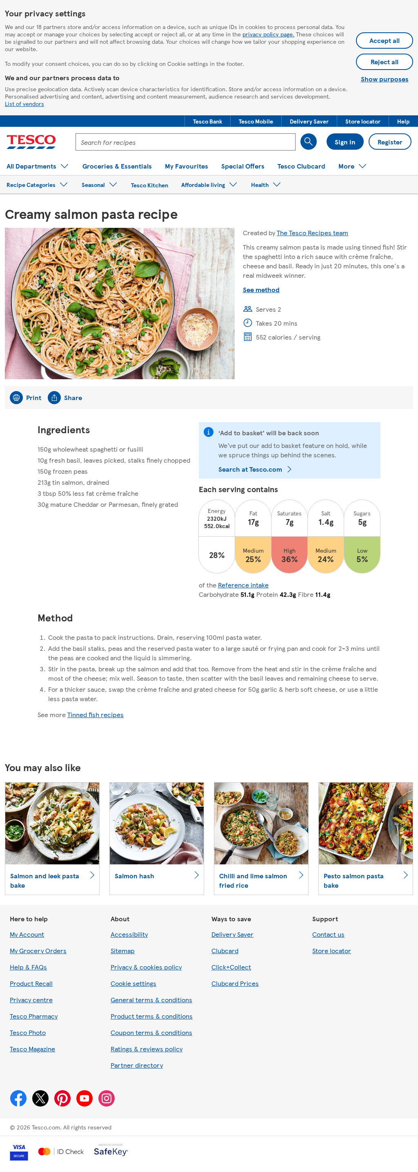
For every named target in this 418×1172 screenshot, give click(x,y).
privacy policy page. (268, 34)
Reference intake (243, 584)
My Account (27, 934)
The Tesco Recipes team (312, 232)
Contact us (328, 934)
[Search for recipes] (308, 141)
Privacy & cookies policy (146, 967)
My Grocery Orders (38, 950)
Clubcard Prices (235, 983)
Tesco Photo (28, 1032)
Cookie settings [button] (133, 983)
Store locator (331, 950)
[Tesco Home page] (31, 142)
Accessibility (129, 934)
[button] (207, 121)
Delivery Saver (232, 934)
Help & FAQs (28, 967)
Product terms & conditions (152, 1016)
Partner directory (137, 1065)
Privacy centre (31, 999)
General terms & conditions (151, 999)
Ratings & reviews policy (146, 1048)
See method (261, 289)
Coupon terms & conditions (151, 1032)
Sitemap (123, 950)
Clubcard (224, 950)
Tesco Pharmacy (34, 1016)
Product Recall (31, 983)
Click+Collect (231, 967)
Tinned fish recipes (95, 714)
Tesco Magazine (32, 1048)
